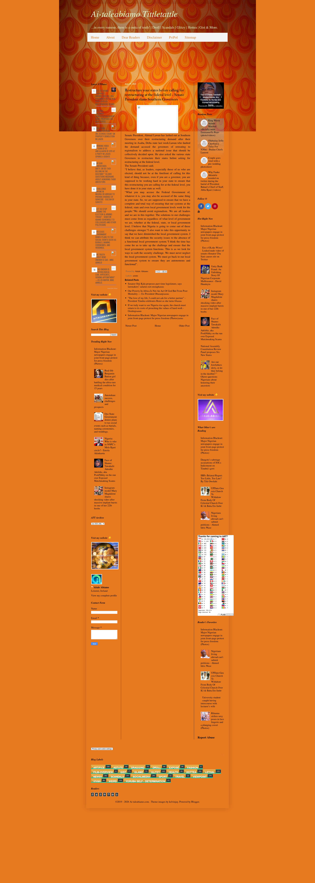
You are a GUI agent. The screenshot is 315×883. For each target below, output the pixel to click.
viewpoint (200, 776)
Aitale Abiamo (101, 587)
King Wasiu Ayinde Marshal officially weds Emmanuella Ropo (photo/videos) (210, 128)
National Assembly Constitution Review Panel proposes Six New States (104, 116)
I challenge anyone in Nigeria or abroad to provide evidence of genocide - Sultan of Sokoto (105, 195)
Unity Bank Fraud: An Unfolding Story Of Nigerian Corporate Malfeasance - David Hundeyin (211, 275)
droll (157, 767)
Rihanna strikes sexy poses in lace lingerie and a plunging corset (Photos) (212, 720)
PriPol (173, 37)
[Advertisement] (157, 60)
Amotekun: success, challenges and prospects (105, 401)
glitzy (155, 771)
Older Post (184, 325)
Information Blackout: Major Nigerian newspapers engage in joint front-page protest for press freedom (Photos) (158, 317)
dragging (137, 767)
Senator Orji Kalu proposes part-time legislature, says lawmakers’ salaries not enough (155, 285)
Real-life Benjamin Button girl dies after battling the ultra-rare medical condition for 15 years (105, 379)
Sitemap (190, 37)
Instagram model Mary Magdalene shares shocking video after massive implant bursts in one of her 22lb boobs (105, 498)
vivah (97, 780)
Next (221, 97)
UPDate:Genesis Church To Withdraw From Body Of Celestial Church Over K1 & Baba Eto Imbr (212, 497)
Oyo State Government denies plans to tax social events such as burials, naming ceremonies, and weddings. (105, 239)
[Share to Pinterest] (166, 271)
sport (163, 776)
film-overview (103, 771)
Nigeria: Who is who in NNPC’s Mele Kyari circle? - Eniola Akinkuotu (105, 446)
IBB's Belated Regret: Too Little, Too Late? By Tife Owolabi (211, 478)
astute (135, 275)
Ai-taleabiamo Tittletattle (134, 13)
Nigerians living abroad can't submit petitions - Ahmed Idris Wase (212, 520)
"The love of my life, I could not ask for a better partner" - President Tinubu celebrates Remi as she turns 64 (157, 299)
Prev (200, 97)
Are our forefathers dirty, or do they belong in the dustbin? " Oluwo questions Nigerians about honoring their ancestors (105, 172)
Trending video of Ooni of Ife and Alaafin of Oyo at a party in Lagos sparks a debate (105, 151)
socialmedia (141, 776)
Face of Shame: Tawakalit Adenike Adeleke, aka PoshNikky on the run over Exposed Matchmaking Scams (105, 97)
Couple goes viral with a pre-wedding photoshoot (211, 162)
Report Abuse (206, 737)
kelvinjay (173, 801)
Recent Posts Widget (112, 288)
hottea (191, 771)
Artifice (98, 767)
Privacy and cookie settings (102, 749)
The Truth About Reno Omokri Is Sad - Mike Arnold (104, 258)
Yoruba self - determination (145, 780)
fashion (192, 767)
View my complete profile (104, 595)
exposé (174, 767)
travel (180, 776)
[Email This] (156, 271)
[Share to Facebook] (163, 271)
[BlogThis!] (159, 271)
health (173, 771)
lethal (210, 771)
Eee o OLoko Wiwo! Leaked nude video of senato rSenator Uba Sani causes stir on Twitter (212, 253)
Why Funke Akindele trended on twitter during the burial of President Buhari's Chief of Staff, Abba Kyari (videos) (212, 180)
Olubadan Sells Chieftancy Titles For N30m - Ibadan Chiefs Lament (212, 146)
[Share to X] (161, 271)
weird (113, 780)
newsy (97, 776)
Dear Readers (131, 37)
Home (95, 37)
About (110, 37)
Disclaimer (154, 37)
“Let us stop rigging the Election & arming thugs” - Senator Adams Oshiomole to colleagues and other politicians (105, 217)
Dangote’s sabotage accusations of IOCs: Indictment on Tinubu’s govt (211, 464)
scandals (117, 776)
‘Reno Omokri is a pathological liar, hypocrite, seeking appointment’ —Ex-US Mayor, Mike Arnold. (105, 276)
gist (123, 771)
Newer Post (131, 325)
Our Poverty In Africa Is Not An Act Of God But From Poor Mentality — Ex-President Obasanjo (158, 292)
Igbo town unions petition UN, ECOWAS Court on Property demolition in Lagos (105, 133)
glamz (138, 771)
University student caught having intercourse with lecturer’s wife (210, 702)
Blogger (195, 801)
